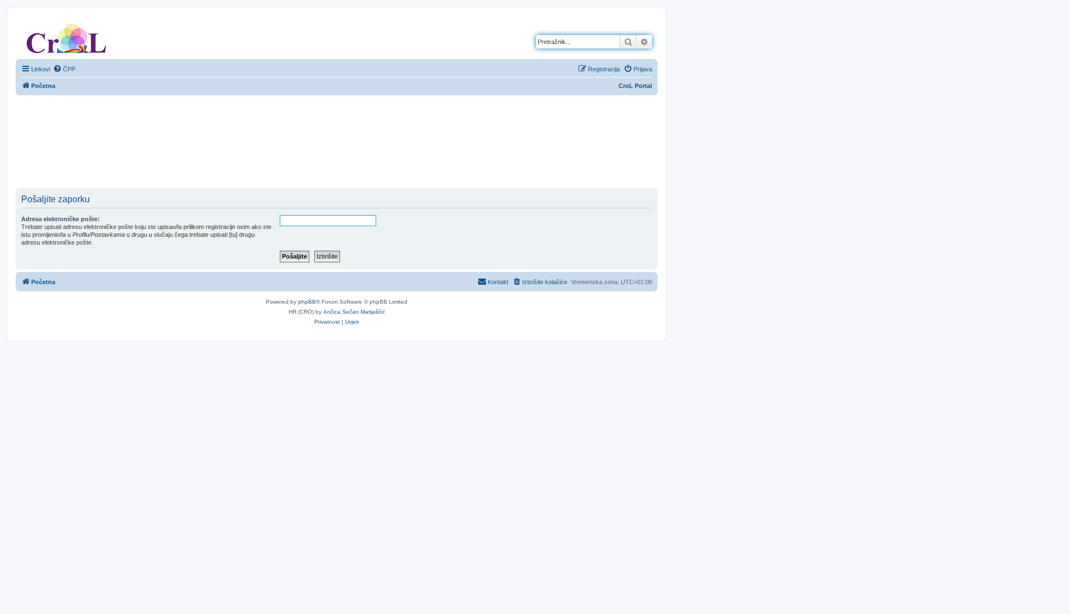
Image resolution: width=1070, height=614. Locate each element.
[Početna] (66, 36)
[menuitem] (64, 69)
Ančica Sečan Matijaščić (354, 312)
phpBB (307, 302)
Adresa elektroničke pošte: (60, 219)
